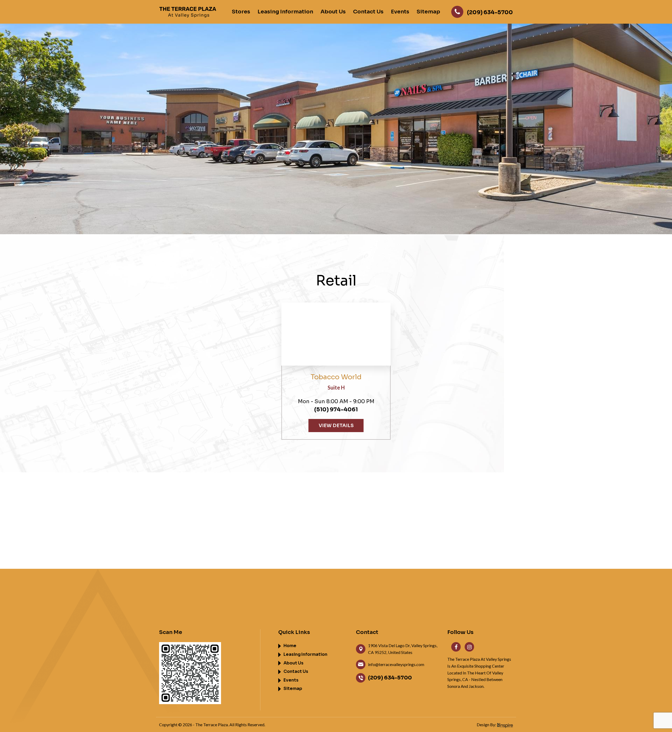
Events (400, 11)
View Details (336, 425)
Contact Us (368, 11)
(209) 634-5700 (390, 677)
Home (290, 645)
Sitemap (428, 11)
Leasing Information (285, 11)
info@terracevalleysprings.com (396, 664)
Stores (241, 11)
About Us (333, 11)
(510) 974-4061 (336, 409)
